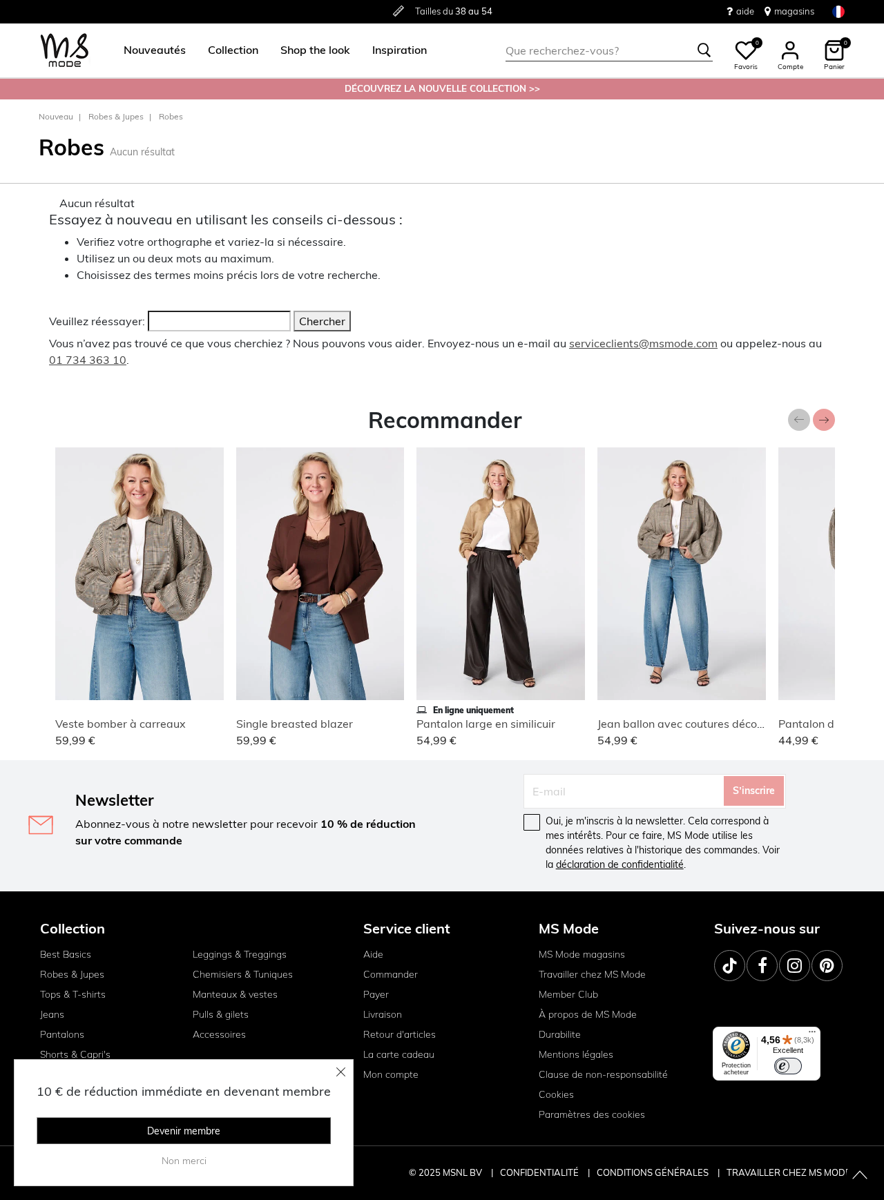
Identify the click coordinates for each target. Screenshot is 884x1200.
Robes (171, 116)
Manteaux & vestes (235, 994)
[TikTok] (729, 965)
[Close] (341, 1071)
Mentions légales (576, 1054)
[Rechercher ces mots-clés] (704, 50)
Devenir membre (183, 1131)
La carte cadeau (398, 1054)
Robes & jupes (116, 116)
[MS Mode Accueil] (64, 51)
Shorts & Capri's (75, 1054)
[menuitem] (149, 50)
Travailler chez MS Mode (592, 974)
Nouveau (56, 116)
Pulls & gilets (221, 1014)
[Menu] (812, 1035)
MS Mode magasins (582, 954)
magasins (794, 11)
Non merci (184, 1160)
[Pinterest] (827, 965)
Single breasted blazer (294, 723)
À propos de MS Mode (588, 1014)
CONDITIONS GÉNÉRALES (654, 1172)
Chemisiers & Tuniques (243, 974)
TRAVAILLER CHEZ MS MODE (789, 1172)
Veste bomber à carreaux (120, 723)
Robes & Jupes (72, 974)
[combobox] (609, 50)
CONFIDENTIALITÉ (539, 1172)
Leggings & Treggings (240, 954)
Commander (390, 974)
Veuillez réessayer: (97, 321)
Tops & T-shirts (73, 994)
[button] (155, 50)
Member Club (568, 994)
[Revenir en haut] (860, 1176)
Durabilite (560, 1034)
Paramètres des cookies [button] (592, 1114)
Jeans (52, 1014)
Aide (373, 954)
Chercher (322, 321)
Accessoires (219, 1034)
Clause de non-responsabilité (603, 1074)
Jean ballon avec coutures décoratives (695, 723)
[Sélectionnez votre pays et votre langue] (838, 11)
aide (745, 11)
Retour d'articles (399, 1034)
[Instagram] (794, 965)
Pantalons (62, 1034)
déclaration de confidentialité (620, 864)
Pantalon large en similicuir (485, 723)
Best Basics (65, 954)
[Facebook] (762, 965)
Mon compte (391, 1074)
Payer (376, 994)
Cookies (556, 1094)
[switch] (788, 1066)
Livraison (382, 1014)
